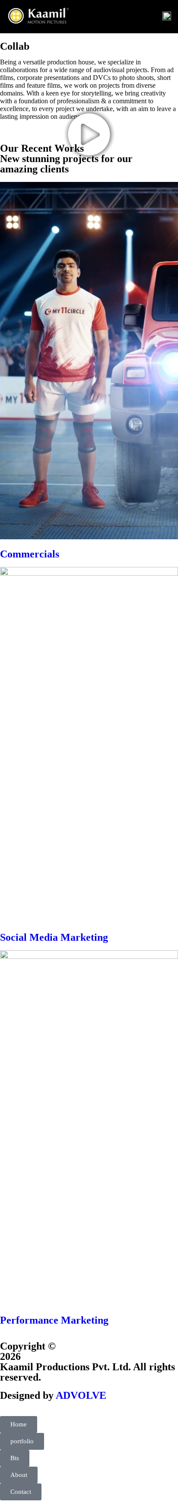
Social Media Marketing (54, 937)
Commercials (29, 554)
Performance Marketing (54, 1320)
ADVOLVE (81, 1395)
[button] (89, 135)
